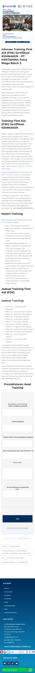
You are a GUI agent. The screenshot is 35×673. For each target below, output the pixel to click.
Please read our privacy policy (17, 528)
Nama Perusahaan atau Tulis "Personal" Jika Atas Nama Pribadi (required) (18, 451)
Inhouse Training (14, 546)
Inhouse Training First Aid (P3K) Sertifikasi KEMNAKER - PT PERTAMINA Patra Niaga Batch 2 (16, 552)
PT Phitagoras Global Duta (13, 175)
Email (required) (18, 422)
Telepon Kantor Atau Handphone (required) (18, 438)
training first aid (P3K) (23, 166)
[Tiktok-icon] (12, 663)
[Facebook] (5, 663)
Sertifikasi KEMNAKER (8, 562)
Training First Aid (22, 562)
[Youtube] (16, 663)
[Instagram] (8, 663)
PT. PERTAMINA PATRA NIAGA (15, 558)
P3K (3, 558)
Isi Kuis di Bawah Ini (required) (17, 507)
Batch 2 (4, 546)
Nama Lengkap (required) (17, 407)
